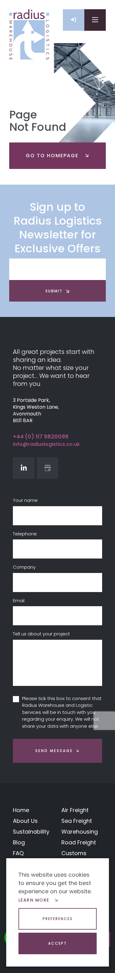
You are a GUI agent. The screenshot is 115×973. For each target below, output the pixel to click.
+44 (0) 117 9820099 (40, 436)
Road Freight (78, 842)
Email (19, 600)
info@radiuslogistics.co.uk (46, 444)
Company (24, 567)
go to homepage (53, 155)
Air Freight (75, 810)
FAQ (18, 853)
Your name (25, 500)
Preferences (58, 918)
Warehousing (79, 831)
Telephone (25, 534)
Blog (19, 842)
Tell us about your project (41, 634)
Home (21, 810)
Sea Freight (76, 821)
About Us (25, 821)
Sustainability (31, 831)
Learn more (34, 900)
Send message (54, 750)
